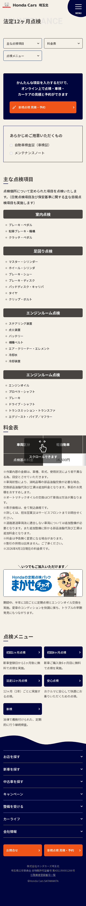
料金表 (51, 43)
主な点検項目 (15, 43)
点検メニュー (15, 56)
